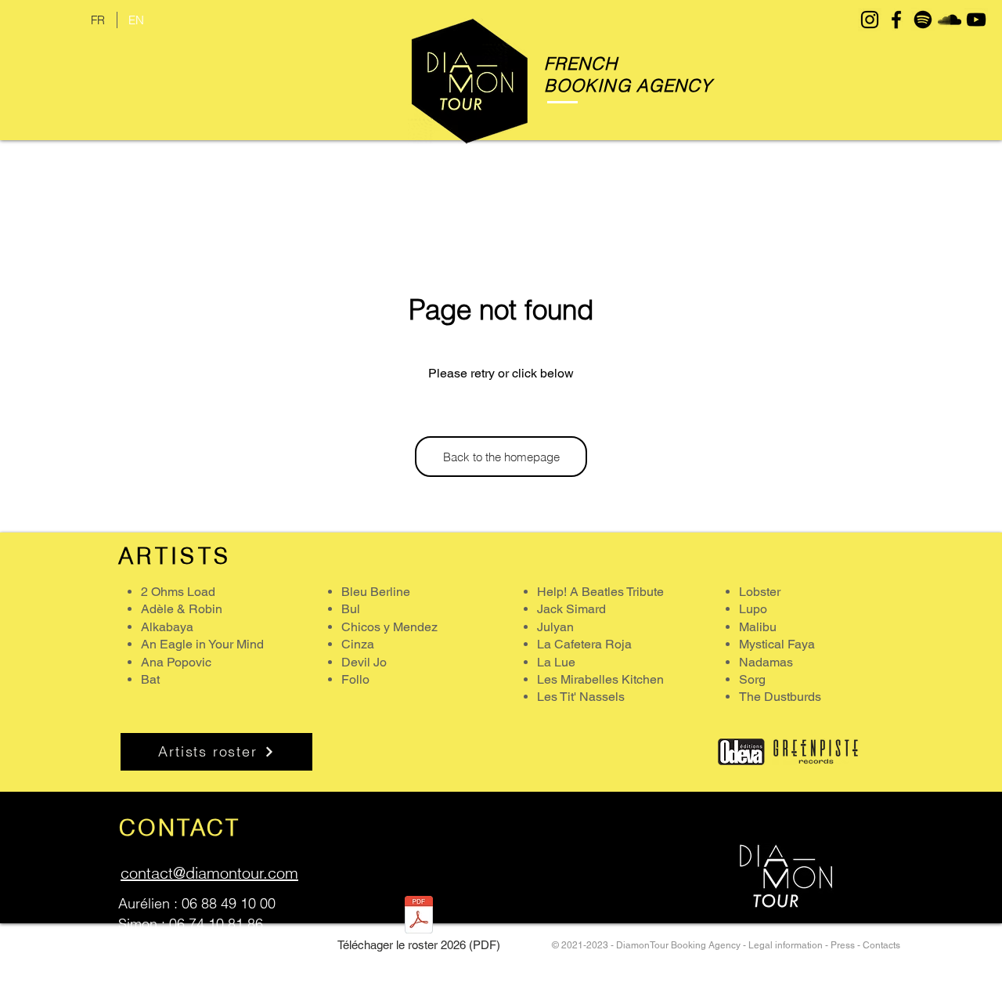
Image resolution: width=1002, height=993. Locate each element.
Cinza (357, 644)
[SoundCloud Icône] (949, 19)
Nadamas (766, 662)
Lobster (759, 591)
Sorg (752, 679)
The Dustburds (780, 696)
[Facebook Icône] (896, 19)
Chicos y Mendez (389, 626)
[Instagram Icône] (869, 19)
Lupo (753, 608)
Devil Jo (364, 662)
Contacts (881, 945)
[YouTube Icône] (976, 19)
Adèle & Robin (181, 608)
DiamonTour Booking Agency (679, 945)
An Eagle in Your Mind (202, 644)
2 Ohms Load (178, 591)
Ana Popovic (176, 662)
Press (843, 945)
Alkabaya (167, 626)
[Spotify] (923, 19)
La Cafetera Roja (584, 644)
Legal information (785, 945)
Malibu (758, 626)
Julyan (555, 626)
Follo (355, 679)
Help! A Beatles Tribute (600, 591)
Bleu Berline (375, 591)
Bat (150, 679)
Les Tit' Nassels (581, 696)
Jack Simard (571, 608)
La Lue (556, 662)
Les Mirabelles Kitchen (600, 679)
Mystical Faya (777, 644)
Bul (350, 608)
